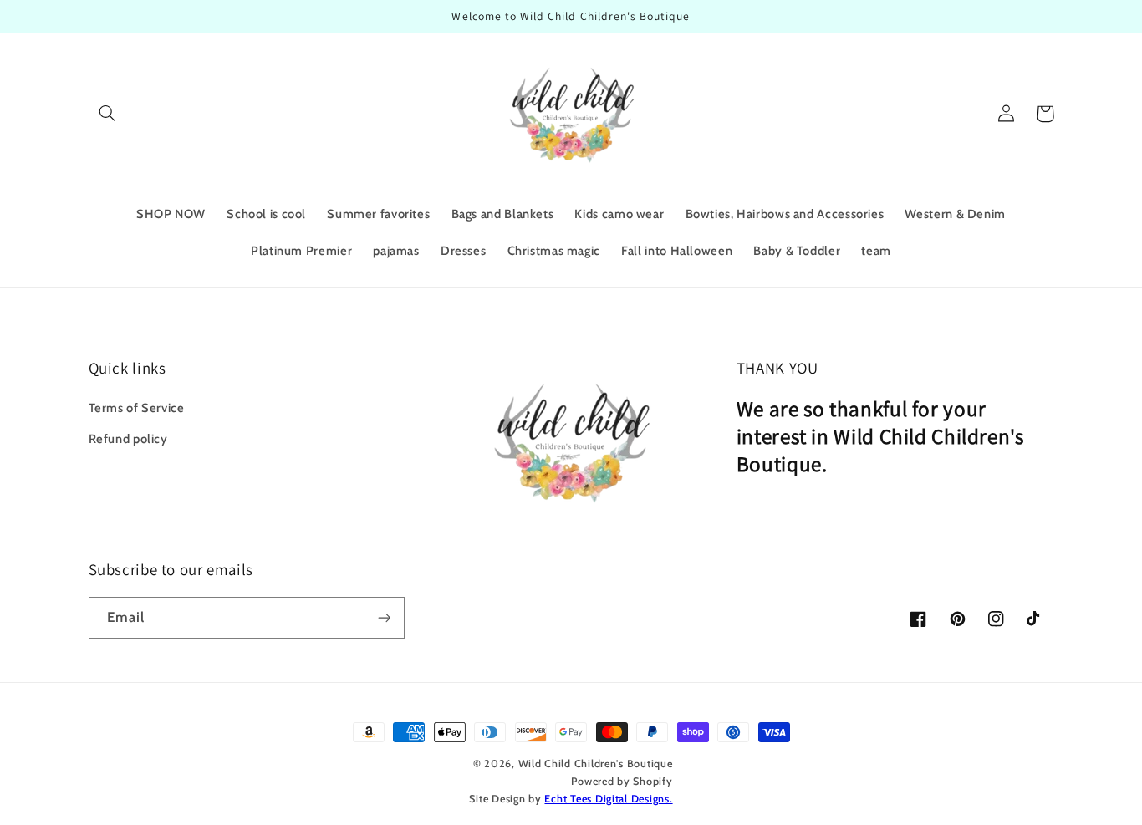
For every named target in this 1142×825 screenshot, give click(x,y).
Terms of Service (137, 407)
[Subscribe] (384, 617)
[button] (108, 113)
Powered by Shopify (621, 781)
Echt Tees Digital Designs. (608, 798)
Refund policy (128, 438)
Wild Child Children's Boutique (595, 763)
